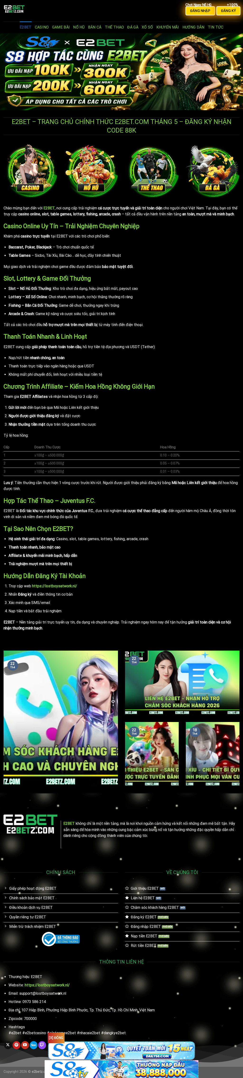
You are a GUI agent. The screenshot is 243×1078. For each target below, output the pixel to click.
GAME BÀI (61, 27)
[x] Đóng (56, 1038)
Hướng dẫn (193, 27)
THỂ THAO (114, 27)
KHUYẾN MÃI (167, 27)
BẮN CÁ (95, 27)
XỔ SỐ (147, 27)
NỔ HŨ (79, 27)
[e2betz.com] (27, 10)
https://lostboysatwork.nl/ (54, 586)
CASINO (42, 27)
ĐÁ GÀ (132, 27)
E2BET (26, 27)
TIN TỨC (215, 27)
